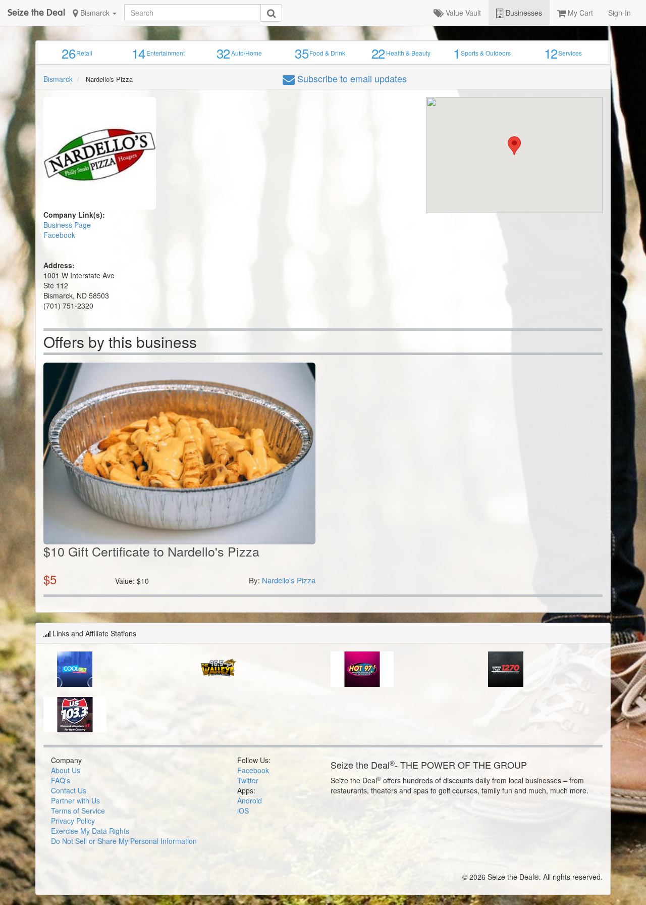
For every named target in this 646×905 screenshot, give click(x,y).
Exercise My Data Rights (90, 831)
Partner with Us (75, 800)
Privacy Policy (73, 821)
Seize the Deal (36, 12)
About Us (65, 770)
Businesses (523, 13)
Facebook (59, 235)
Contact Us (68, 790)
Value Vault (462, 13)
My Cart (579, 13)
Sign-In (619, 13)
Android (249, 800)
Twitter (247, 780)
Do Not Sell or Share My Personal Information (124, 841)
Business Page (67, 225)
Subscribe (351, 78)
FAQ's (60, 780)
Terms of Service (78, 811)
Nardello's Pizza (288, 580)
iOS (243, 811)
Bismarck (95, 13)
